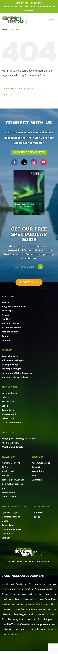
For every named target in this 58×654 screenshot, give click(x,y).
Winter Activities (10, 323)
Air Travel (7, 467)
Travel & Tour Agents (13, 479)
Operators (37, 479)
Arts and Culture (10, 331)
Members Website (11, 516)
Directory (37, 456)
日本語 (37, 516)
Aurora (5, 302)
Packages (7, 350)
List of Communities (12, 422)
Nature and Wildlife (12, 327)
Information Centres (12, 484)
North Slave (8, 401)
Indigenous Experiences (14, 306)
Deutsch (38, 512)
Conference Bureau (11, 529)
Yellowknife (8, 418)
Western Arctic (9, 414)
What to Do (8, 296)
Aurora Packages (10, 356)
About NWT (8, 432)
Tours (5, 336)
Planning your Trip (11, 462)
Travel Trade (8, 525)
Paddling (6, 319)
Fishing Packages (11, 364)
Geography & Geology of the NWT (19, 438)
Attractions (38, 471)
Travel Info (8, 456)
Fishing (5, 315)
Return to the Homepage (19, 88)
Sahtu (5, 405)
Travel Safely (8, 492)
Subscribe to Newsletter (29, 152)
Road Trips (7, 310)
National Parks (9, 393)
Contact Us (12, 94)
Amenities (37, 467)
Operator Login (10, 512)
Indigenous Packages (13, 360)
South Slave (8, 410)
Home (4, 29)
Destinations (9, 387)
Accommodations (41, 462)
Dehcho (5, 397)
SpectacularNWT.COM (14, 506)
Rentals (5, 475)
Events (35, 475)
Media (5, 520)
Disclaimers (8, 537)
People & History (10, 442)
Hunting (6, 340)
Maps (4, 488)
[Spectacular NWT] (15, 19)
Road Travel (8, 471)
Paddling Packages (11, 368)
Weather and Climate (12, 447)
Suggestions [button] (29, 282)
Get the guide (25, 266)
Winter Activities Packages (15, 377)
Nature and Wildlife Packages (17, 373)
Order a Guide (9, 496)
